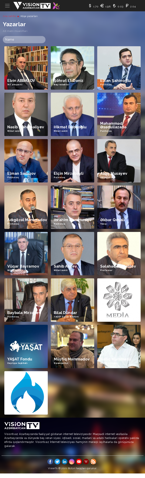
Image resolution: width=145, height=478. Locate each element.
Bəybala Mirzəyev (24, 313)
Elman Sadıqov (21, 173)
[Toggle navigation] (7, 5)
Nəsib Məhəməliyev (25, 127)
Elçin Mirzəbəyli (68, 173)
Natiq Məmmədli (115, 359)
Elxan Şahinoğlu (115, 80)
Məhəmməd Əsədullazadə (113, 125)
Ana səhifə (9, 16)
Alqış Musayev (113, 173)
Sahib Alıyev (65, 266)
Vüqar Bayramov (23, 266)
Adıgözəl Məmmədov (27, 220)
